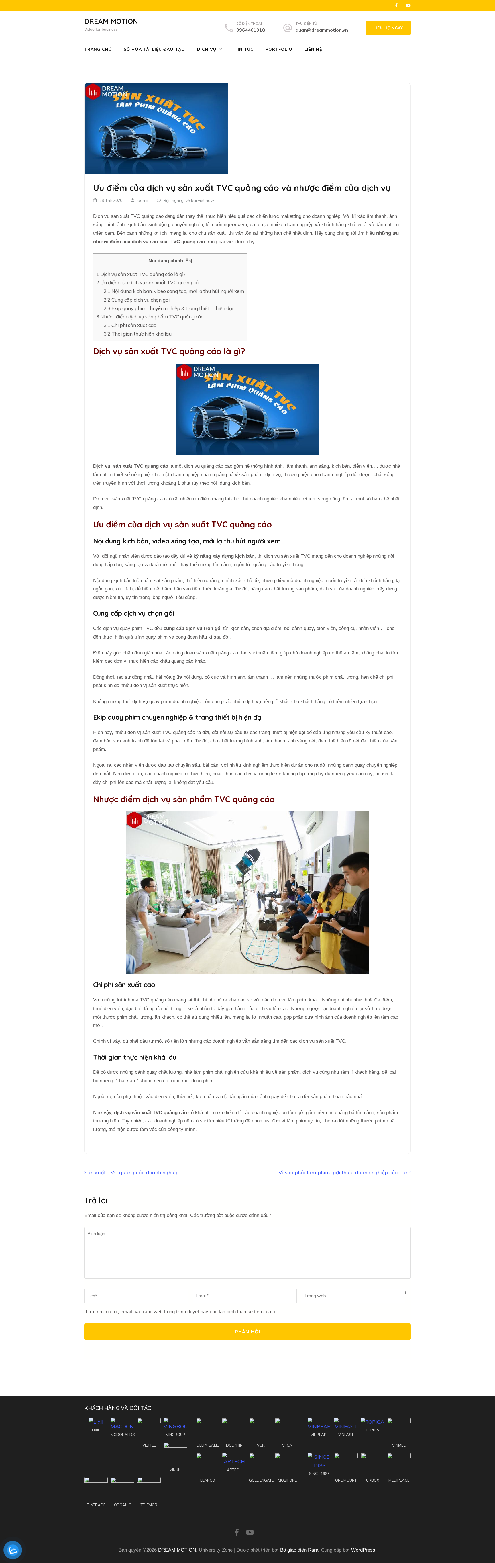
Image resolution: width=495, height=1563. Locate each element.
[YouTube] (408, 5)
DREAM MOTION (111, 21)
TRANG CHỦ (98, 49)
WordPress (363, 1550)
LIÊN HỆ (313, 49)
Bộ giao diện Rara (299, 1550)
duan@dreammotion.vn (322, 30)
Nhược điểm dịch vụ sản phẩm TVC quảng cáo (150, 317)
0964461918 (250, 30)
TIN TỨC (244, 49)
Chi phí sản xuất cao (130, 325)
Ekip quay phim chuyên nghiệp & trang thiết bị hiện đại (168, 308)
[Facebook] (396, 5)
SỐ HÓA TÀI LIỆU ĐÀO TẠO (154, 49)
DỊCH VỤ (206, 49)
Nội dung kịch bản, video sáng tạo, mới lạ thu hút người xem (174, 291)
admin (144, 200)
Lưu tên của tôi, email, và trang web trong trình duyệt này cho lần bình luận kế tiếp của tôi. (182, 1311)
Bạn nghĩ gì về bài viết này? (189, 200)
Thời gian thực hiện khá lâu (138, 334)
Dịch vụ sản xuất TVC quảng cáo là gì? (141, 274)
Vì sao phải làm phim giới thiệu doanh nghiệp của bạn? (344, 1172)
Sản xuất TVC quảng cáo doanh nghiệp (131, 1172)
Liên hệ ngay (388, 27)
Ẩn (188, 260)
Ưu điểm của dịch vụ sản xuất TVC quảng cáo (148, 282)
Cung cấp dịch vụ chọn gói (137, 300)
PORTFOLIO (279, 49)
